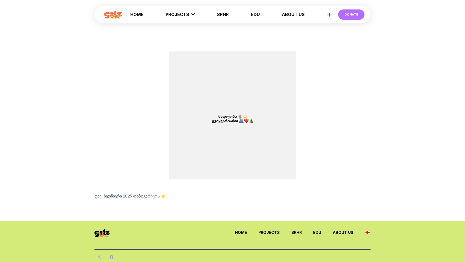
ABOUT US (343, 232)
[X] (99, 257)
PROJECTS (269, 232)
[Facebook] (111, 257)
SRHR (296, 232)
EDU (317, 232)
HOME (241, 232)
